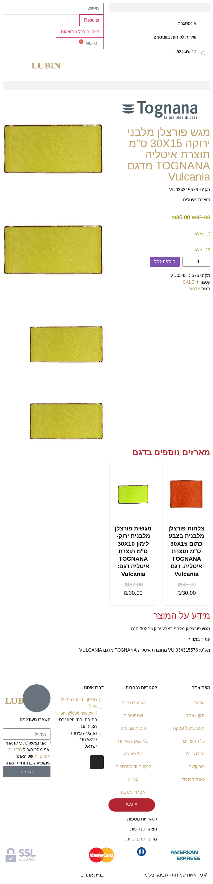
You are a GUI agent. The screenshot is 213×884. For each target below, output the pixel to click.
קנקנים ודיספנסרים (133, 766)
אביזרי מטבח (133, 792)
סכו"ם (133, 779)
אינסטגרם (187, 23)
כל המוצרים (194, 741)
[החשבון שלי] (203, 55)
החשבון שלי (185, 51)
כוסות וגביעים (133, 728)
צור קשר (197, 766)
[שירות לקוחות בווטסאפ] (203, 41)
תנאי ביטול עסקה (189, 728)
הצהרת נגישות (143, 829)
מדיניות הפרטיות (141, 839)
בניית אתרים (92, 875)
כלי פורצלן (133, 753)
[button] (159, 7)
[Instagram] (97, 762)
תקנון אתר (195, 715)
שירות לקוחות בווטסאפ (175, 37)
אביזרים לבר (133, 702)
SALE (188, 282)
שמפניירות (133, 715)
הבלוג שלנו (194, 753)
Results (91, 20)
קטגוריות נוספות (142, 819)
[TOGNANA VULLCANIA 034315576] (53, 148)
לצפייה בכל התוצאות (80, 31)
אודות (199, 702)
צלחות (194, 288)
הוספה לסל (164, 261)
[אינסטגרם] (203, 27)
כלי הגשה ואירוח (133, 741)
